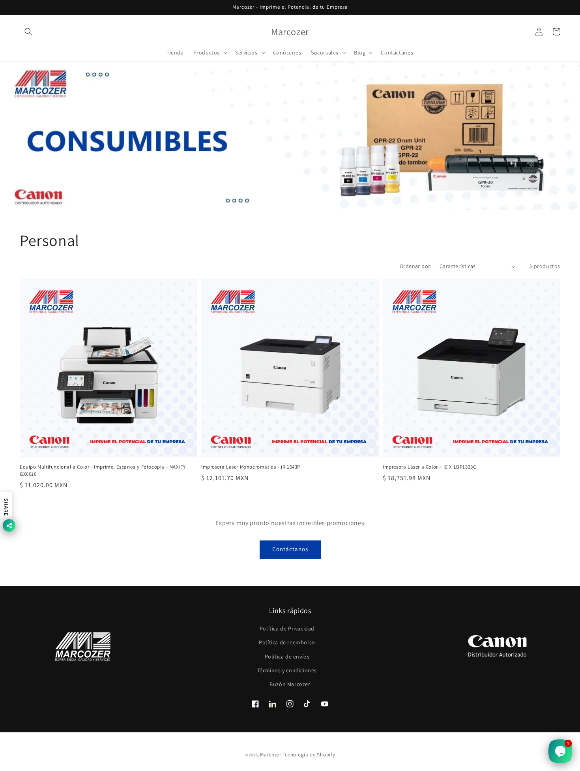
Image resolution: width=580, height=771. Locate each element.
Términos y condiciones (287, 670)
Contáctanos (290, 549)
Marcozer (270, 754)
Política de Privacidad (287, 628)
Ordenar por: (416, 266)
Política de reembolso (287, 642)
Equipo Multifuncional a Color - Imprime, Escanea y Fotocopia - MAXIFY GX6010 (102, 470)
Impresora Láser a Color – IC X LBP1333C (429, 466)
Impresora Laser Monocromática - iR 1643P (250, 466)
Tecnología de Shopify (309, 754)
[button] (28, 31)
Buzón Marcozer (289, 684)
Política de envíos (287, 656)
